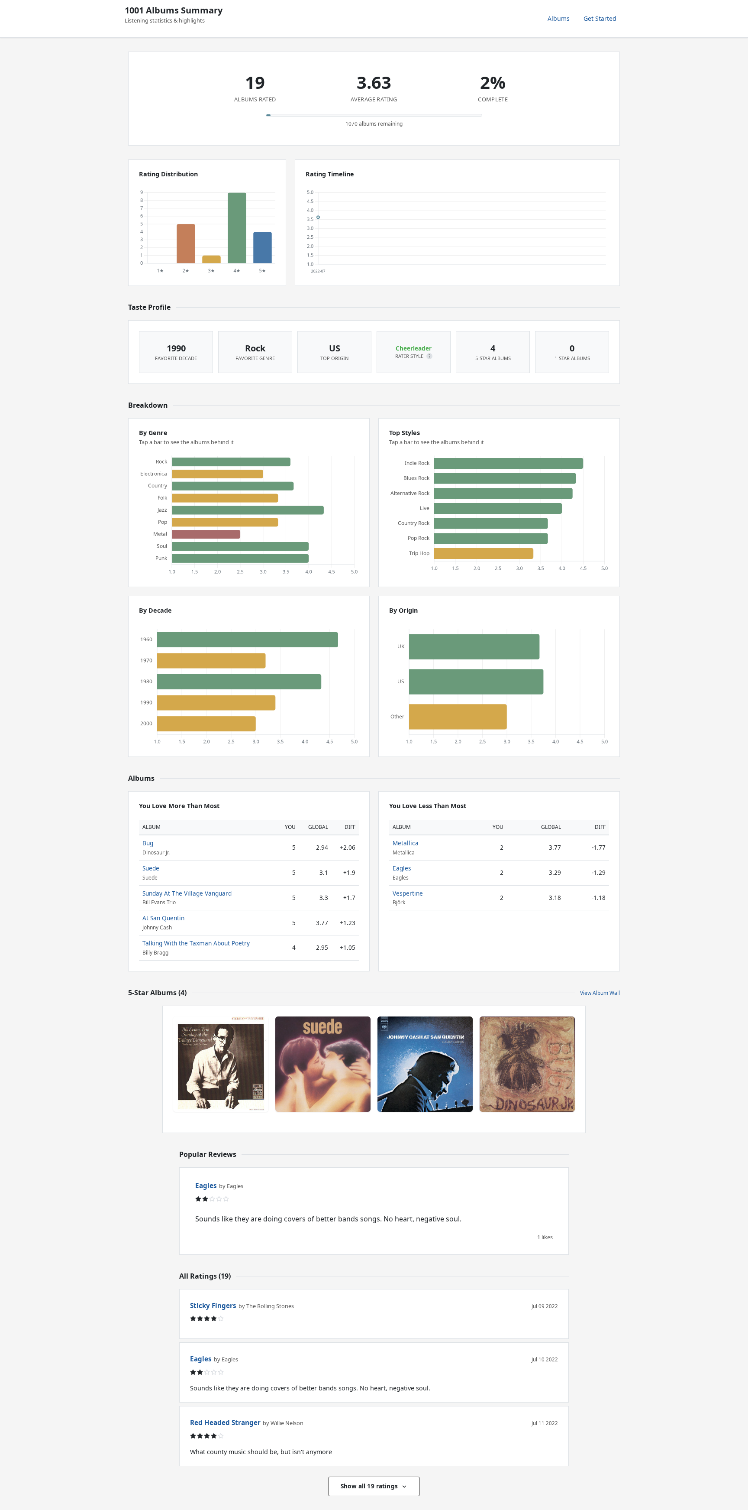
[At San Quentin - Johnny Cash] (425, 1064)
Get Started (600, 18)
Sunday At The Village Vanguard (187, 893)
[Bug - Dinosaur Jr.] (527, 1064)
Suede (150, 868)
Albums (559, 18)
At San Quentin (163, 918)
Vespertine (408, 893)
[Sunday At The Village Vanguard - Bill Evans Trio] (220, 1064)
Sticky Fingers (213, 1305)
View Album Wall (600, 993)
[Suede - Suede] (323, 1064)
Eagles (402, 868)
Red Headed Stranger (225, 1422)
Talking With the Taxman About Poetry (196, 943)
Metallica (406, 843)
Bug (147, 843)
